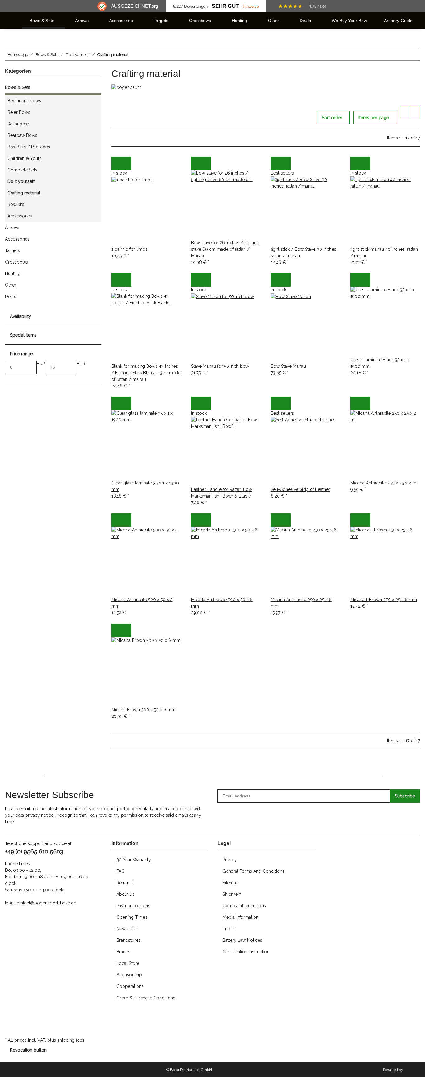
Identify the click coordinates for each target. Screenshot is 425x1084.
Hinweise (251, 6)
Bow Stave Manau (288, 366)
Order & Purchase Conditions (145, 997)
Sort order (332, 117)
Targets (12, 250)
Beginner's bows (24, 100)
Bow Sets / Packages (28, 146)
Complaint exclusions (244, 905)
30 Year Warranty (133, 859)
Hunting (13, 273)
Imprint (229, 928)
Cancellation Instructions (247, 951)
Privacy (229, 859)
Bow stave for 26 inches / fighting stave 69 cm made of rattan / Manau (225, 249)
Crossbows (16, 261)
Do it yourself (21, 181)
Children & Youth (24, 158)
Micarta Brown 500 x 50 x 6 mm (143, 709)
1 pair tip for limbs (129, 249)
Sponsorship (129, 974)
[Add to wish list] (126, 163)
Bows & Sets (17, 87)
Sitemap (230, 882)
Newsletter (127, 928)
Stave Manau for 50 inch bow (220, 366)
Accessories (19, 215)
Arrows (12, 227)
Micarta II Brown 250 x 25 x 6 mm (383, 599)
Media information (240, 917)
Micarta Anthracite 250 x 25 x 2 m (383, 482)
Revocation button (28, 1050)
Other (10, 285)
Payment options (133, 905)
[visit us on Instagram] (10, 1028)
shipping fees (70, 1040)
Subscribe (405, 795)
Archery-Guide (398, 20)
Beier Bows (18, 112)
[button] (405, 112)
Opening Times (131, 917)
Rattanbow (18, 123)
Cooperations (130, 986)
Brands (123, 951)
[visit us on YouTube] (10, 1021)
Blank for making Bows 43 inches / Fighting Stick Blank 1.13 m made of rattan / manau (145, 373)
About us (125, 894)
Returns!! (124, 882)
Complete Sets (22, 169)
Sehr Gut (225, 6)
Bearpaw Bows (22, 135)
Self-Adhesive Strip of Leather (300, 489)
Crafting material (23, 192)
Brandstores (128, 940)
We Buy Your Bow (349, 20)
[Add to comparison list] (116, 163)
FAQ (120, 871)
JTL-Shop (412, 1070)
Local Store (127, 963)
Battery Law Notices (242, 940)
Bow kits (15, 204)
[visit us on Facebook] (10, 1015)
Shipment (231, 894)
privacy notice (39, 815)
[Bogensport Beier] (12, 20)
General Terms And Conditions (253, 871)
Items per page (373, 117)
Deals (10, 296)
